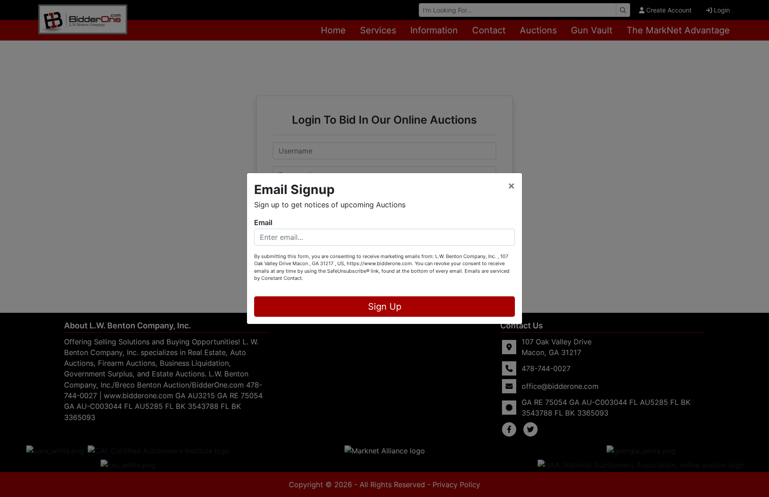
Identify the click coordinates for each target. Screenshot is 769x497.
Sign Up (384, 306)
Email (263, 222)
